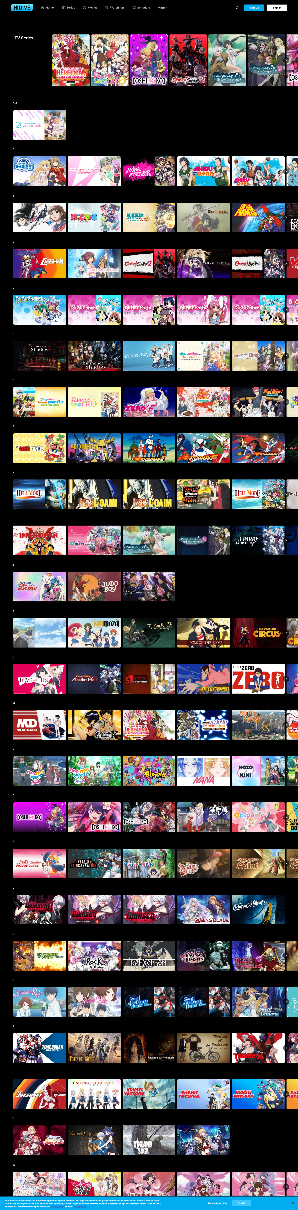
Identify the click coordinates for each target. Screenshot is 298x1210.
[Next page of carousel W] (286, 1186)
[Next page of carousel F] (286, 402)
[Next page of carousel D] (286, 310)
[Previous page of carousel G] (12, 448)
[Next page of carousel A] (286, 171)
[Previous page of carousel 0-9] (12, 125)
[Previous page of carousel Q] (12, 909)
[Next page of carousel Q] (286, 909)
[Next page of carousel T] (286, 1048)
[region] (149, 1203)
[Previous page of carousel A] (12, 171)
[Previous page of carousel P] (12, 863)
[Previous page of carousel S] (12, 1002)
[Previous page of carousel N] (12, 771)
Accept (241, 1202)
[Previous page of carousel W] (12, 1186)
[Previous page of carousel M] (12, 725)
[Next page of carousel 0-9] (286, 125)
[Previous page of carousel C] (12, 264)
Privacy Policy (58, 1207)
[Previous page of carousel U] (12, 1094)
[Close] (293, 1202)
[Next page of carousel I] (286, 540)
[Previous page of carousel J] (12, 586)
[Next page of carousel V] (286, 1140)
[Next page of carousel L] (286, 679)
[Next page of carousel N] (286, 771)
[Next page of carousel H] (286, 494)
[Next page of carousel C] (286, 264)
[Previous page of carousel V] (12, 1140)
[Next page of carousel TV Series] (286, 60)
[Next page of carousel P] (286, 863)
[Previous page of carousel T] (12, 1048)
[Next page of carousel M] (286, 725)
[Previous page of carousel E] (12, 356)
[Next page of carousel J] (286, 586)
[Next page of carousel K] (286, 633)
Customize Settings (217, 1202)
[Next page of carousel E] (286, 356)
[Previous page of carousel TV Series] (12, 60)
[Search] (237, 8)
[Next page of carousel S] (286, 1002)
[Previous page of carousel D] (12, 310)
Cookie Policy (79, 1207)
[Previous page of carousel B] (12, 217)
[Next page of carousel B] (286, 217)
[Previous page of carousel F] (12, 402)
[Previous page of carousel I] (12, 540)
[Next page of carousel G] (286, 448)
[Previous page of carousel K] (12, 633)
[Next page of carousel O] (286, 817)
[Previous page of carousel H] (12, 494)
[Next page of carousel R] (286, 956)
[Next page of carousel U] (286, 1094)
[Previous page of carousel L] (12, 679)
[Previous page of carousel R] (12, 956)
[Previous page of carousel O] (12, 817)
